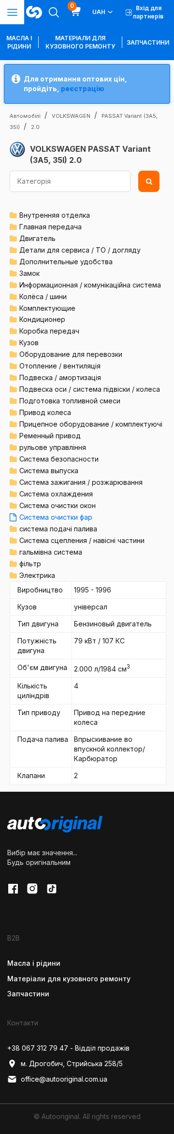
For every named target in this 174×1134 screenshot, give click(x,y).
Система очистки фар (55, 517)
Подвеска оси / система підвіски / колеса (89, 389)
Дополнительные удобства (66, 261)
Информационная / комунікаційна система (90, 285)
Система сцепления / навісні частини (82, 540)
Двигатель (37, 238)
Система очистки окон (57, 505)
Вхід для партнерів (148, 12)
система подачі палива (58, 529)
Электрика (37, 575)
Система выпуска (48, 470)
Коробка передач (49, 331)
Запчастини (148, 42)
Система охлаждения (56, 494)
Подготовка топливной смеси (69, 401)
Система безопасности (59, 459)
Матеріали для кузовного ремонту (80, 42)
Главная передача (50, 227)
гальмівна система (50, 552)
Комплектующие (47, 308)
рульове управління (52, 447)
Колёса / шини (43, 296)
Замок (29, 273)
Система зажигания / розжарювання (81, 482)
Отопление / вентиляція (60, 366)
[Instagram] (32, 888)
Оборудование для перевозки (70, 354)
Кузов (29, 342)
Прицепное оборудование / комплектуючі (90, 424)
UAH (98, 12)
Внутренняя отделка (54, 215)
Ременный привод (50, 435)
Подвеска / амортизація (60, 377)
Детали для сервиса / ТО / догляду (80, 250)
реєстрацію (82, 88)
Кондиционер (42, 319)
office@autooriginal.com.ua (64, 1079)
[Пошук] (149, 181)
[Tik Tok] (52, 888)
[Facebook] (13, 888)
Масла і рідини (33, 963)
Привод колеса (45, 412)
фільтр (30, 563)
